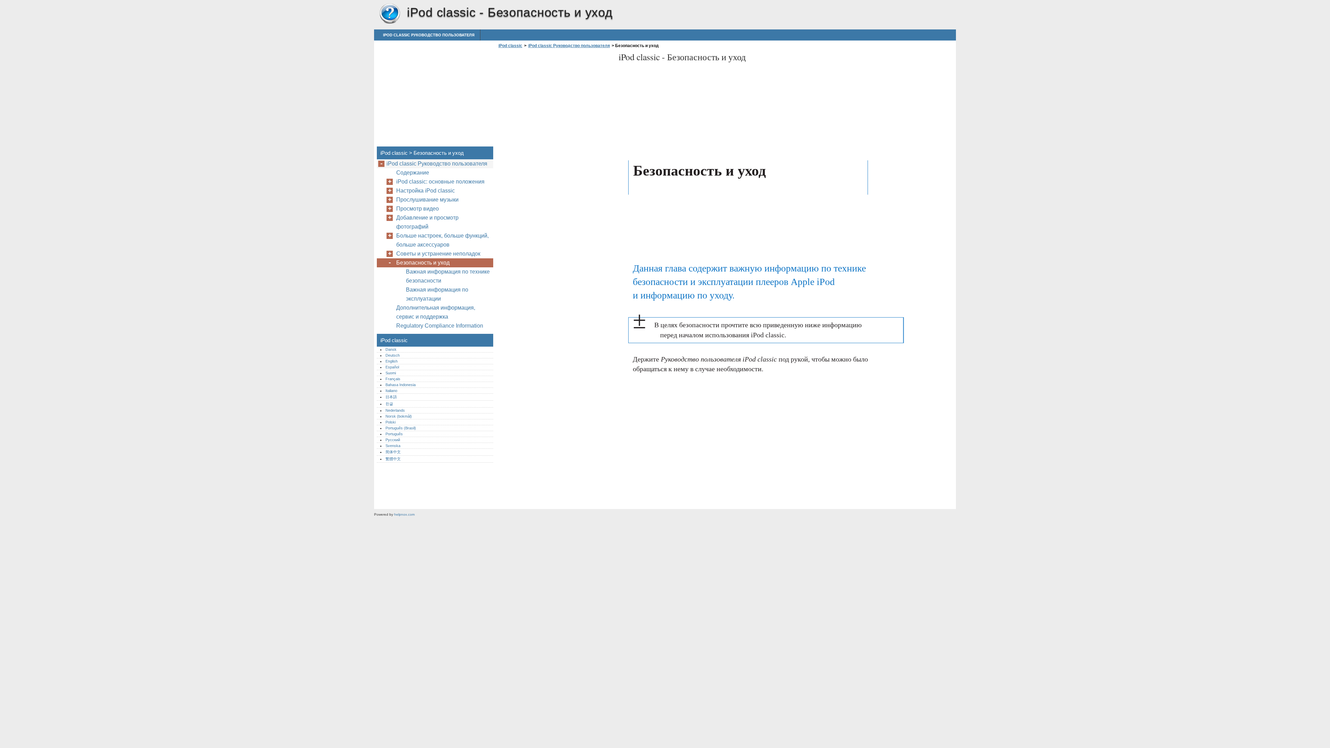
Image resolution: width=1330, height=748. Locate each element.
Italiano (391, 391)
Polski (390, 422)
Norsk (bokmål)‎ (398, 416)
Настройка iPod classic (425, 191)
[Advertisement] (555, 99)
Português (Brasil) (400, 428)
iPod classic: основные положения (440, 182)
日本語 (391, 397)
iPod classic (389, 13)
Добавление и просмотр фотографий (427, 222)
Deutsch (392, 355)
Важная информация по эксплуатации (437, 294)
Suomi (390, 373)
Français (392, 379)
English (391, 361)
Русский (392, 440)
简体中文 (393, 452)
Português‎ (394, 434)
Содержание (412, 173)
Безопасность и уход (423, 263)
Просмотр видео (417, 209)
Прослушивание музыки (427, 200)
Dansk (391, 349)
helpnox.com (404, 514)
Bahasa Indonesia (400, 385)
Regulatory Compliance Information (439, 326)
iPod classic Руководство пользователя (429, 35)
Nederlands (395, 410)
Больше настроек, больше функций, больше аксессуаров (442, 240)
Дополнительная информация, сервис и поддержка (435, 312)
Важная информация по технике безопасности (448, 276)
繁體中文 (393, 459)
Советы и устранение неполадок (438, 254)
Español (392, 367)
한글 (389, 404)
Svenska (392, 446)
